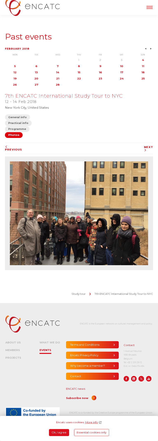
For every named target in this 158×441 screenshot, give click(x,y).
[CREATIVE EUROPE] (32, 413)
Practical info (18, 123)
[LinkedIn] (134, 379)
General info (17, 117)
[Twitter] (141, 379)
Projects (13, 357)
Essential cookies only (91, 432)
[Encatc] (32, 323)
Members (12, 350)
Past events (28, 36)
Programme (17, 129)
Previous (13, 149)
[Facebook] (126, 379)
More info (91, 422)
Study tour (79, 293)
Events (45, 350)
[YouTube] (149, 379)
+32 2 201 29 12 (134, 362)
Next (148, 147)
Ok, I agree (59, 432)
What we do (50, 342)
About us (13, 342)
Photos (13, 134)
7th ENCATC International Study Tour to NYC (124, 293)
